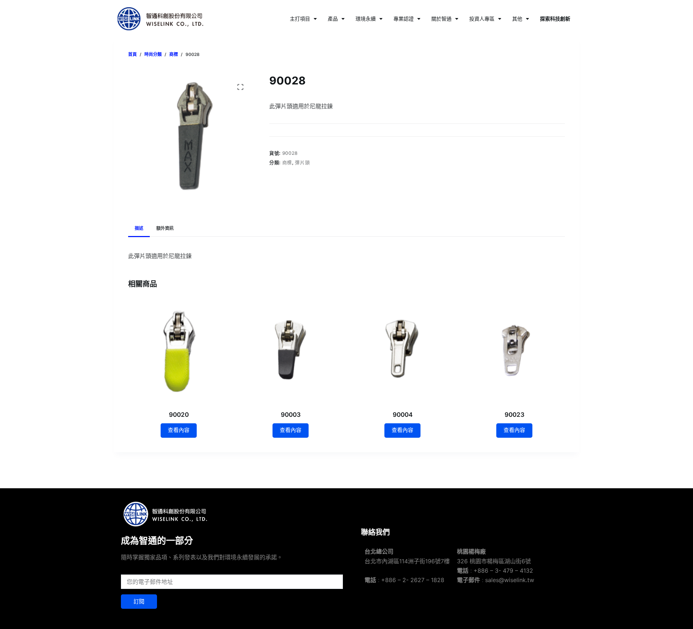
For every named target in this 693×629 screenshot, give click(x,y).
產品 (333, 19)
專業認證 (403, 19)
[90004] (402, 350)
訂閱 (139, 601)
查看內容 (178, 430)
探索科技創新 (555, 19)
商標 (287, 162)
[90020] (178, 350)
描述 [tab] (139, 228)
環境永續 (366, 19)
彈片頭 (302, 162)
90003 (291, 414)
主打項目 (300, 19)
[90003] (290, 350)
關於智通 (441, 19)
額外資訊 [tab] (165, 228)
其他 (517, 19)
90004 (403, 414)
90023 (514, 414)
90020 (179, 414)
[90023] (514, 350)
